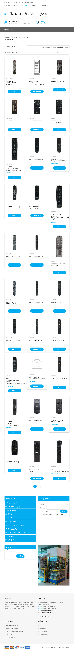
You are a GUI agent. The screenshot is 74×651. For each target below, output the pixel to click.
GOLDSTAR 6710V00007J (59, 379)
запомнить (46, 511)
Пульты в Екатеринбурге (28, 13)
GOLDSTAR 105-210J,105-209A (34, 207)
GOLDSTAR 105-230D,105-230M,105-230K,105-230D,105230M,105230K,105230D (14, 381)
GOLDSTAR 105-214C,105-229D (11, 303)
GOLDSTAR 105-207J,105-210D (56, 121)
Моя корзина (43, 631)
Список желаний (28, 2)
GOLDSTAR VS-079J (12, 462)
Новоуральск (44, 5)
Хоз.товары (11, 529)
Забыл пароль (48, 514)
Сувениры (10, 540)
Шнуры (10, 514)
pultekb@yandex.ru (47, 612)
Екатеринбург (35, 5)
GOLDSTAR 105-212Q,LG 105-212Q (59, 264)
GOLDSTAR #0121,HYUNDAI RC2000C (11, 82)
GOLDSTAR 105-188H (58, 81)
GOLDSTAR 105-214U (13, 340)
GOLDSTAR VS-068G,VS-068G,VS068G (59, 421)
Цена (66, 47)
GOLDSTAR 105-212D (13, 256)
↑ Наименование (56, 47)
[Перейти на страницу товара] (14, 67)
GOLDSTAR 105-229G (58, 340)
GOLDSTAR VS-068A (35, 420)
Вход (7, 2)
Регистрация (16, 2)
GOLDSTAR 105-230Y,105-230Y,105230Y (37, 378)
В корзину (14, 91)
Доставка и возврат (12, 625)
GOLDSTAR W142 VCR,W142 (34, 470)
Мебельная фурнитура (17, 532)
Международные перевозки (14, 631)
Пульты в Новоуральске (49, 608)
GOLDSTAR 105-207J (35, 121)
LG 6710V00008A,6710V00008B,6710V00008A (59, 470)
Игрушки (10, 536)
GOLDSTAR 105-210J (13, 207)
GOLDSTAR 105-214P (58, 302)
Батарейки (12, 506)
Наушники (12, 510)
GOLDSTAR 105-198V (13, 121)
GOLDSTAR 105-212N (36, 256)
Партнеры (9, 634)
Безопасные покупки (12, 628)
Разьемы (11, 517)
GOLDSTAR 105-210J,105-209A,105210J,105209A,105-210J (59, 217)
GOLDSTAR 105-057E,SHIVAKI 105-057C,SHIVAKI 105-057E (36, 82)
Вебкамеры (11, 521)
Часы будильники (15, 525)
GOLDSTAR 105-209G (36, 159)
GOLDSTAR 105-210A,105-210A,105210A (59, 160)
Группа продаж (10, 637)
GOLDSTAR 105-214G (36, 302)
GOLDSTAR (9, 78)
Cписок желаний (44, 634)
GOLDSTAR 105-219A (35, 340)
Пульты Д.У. (11, 503)
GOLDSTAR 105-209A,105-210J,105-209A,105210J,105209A (13, 168)
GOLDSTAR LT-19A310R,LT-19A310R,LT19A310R (13, 423)
